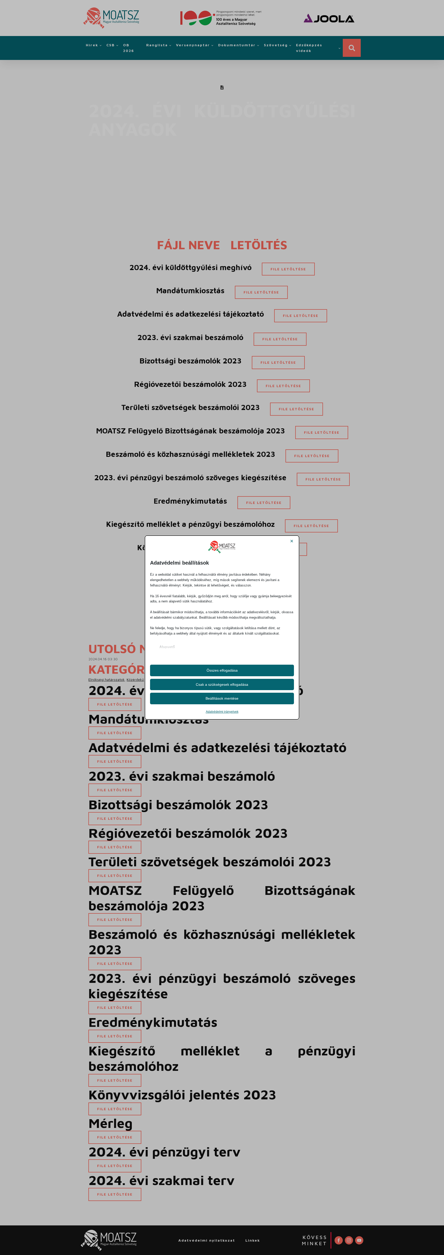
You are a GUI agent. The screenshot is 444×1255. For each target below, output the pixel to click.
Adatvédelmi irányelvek (222, 712)
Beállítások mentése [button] (222, 698)
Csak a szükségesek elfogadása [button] (222, 684)
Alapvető (167, 647)
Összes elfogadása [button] (222, 670)
